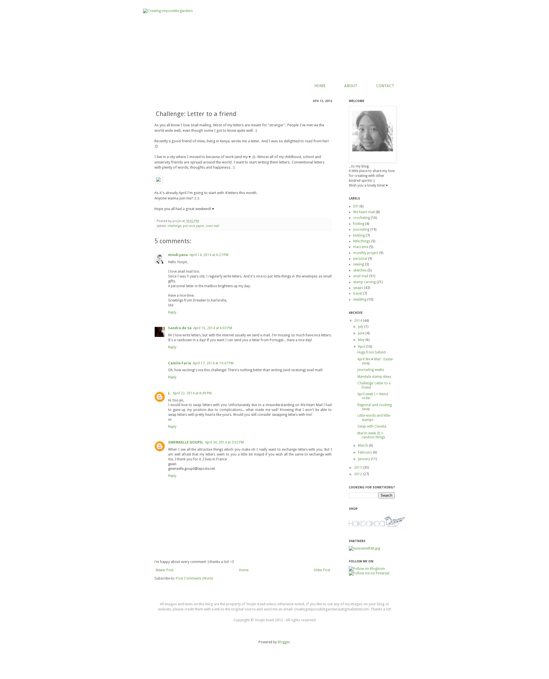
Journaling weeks (370, 370)
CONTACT (385, 85)
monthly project (365, 253)
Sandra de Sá (180, 328)
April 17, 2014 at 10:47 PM (213, 363)
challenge (174, 226)
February (365, 452)
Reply (172, 312)
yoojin (177, 221)
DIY (356, 206)
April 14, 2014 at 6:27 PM (209, 255)
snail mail (212, 226)
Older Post (322, 570)
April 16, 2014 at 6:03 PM (212, 328)
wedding (359, 299)
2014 (358, 321)
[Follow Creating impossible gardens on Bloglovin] (367, 569)
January (364, 459)
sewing (358, 264)
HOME (320, 85)
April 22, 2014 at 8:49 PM (192, 393)
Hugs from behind (371, 352)
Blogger (284, 642)
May (361, 340)
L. (169, 393)
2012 (358, 474)
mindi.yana (178, 255)
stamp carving (364, 282)
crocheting (361, 218)
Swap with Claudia (371, 426)
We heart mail (364, 212)
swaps (358, 288)
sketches (360, 270)
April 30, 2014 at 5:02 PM (224, 442)
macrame (360, 247)
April (362, 347)
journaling (361, 229)
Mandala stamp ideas (374, 377)
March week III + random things (371, 435)
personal (360, 259)
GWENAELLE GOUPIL (185, 442)
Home (243, 570)
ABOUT (350, 85)
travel (357, 293)
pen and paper (193, 226)
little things (361, 241)
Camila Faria (179, 363)
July (361, 327)
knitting (359, 235)
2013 (358, 468)
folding (358, 224)
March (363, 446)
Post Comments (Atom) (194, 578)
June (361, 333)
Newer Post (165, 570)
